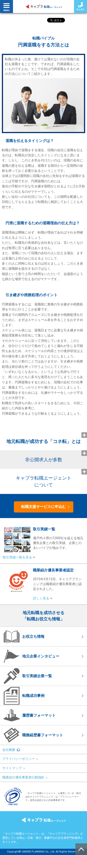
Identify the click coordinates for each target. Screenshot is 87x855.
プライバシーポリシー (18, 759)
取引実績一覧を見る (17, 557)
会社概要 (8, 750)
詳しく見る (41, 598)
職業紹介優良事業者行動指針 (23, 777)
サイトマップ (12, 768)
